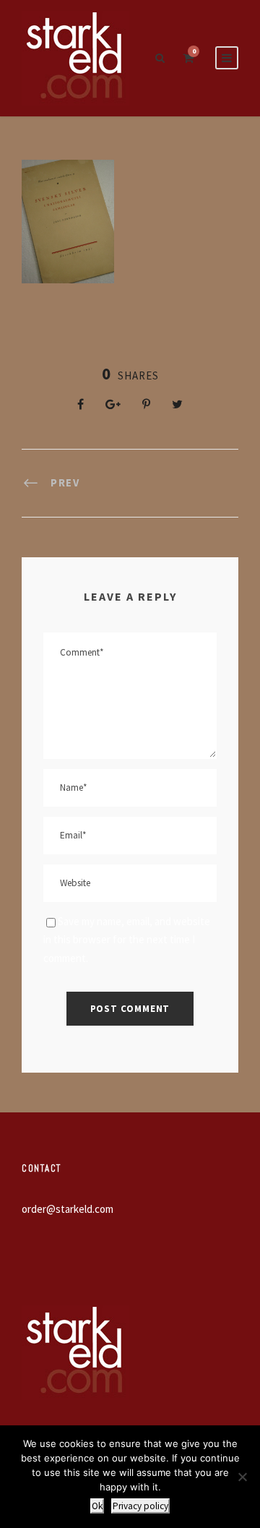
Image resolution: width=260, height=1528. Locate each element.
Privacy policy (140, 1506)
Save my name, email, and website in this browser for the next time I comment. (126, 939)
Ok (97, 1506)
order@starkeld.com (67, 1209)
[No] (242, 1476)
